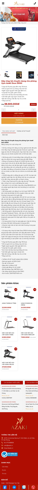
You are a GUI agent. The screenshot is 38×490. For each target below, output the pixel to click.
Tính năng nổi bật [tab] (8, 131)
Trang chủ (4, 23)
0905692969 (33, 398)
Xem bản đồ (6, 395)
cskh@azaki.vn (8, 445)
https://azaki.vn (8, 448)
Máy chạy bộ (22, 23)
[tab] (9, 134)
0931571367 (9, 398)
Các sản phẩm (12, 23)
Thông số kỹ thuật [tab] (23, 131)
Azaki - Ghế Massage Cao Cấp (10, 483)
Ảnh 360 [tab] (5, 135)
